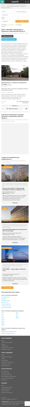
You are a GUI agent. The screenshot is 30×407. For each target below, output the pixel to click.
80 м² (17, 316)
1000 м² (3, 325)
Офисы (3, 340)
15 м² (2, 314)
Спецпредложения (5, 389)
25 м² (2, 318)
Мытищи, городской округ (8, 333)
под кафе (3, 298)
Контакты (3, 397)
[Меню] (2, 2)
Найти (22, 21)
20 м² (2, 316)
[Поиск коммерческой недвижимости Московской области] (17, 2)
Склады (3, 344)
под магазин (4, 302)
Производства (4, 346)
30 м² (17, 312)
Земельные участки (6, 349)
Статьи (3, 385)
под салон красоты (6, 304)
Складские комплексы (6, 374)
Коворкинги (4, 380)
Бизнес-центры (5, 371)
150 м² (2, 319)
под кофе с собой (5, 300)
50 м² (17, 314)
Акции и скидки (7, 287)
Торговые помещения (6, 342)
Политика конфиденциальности (9, 399)
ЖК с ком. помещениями (7, 378)
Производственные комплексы (8, 376)
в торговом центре (6, 305)
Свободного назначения (7, 347)
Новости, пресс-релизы (6, 387)
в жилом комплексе (6, 307)
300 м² (2, 323)
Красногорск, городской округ (8, 331)
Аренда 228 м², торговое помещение (13, 82)
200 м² (2, 321)
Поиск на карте (5, 390)
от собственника (5, 297)
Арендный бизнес (5, 365)
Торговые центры (5, 373)
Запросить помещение (7, 392)
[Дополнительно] (26, 2)
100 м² (17, 318)
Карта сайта (15, 404)
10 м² (2, 312)
